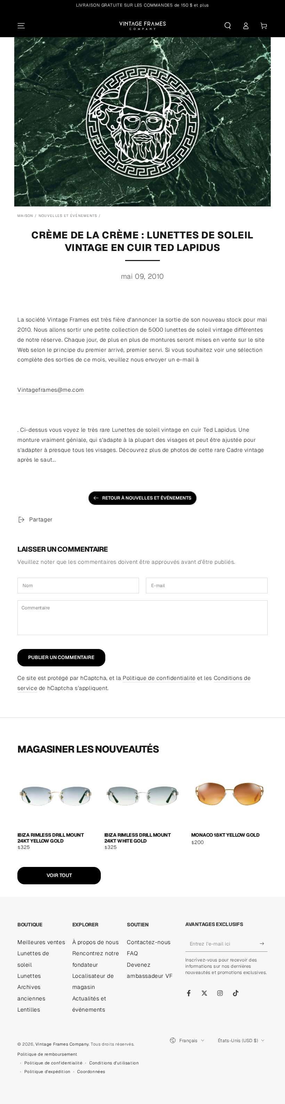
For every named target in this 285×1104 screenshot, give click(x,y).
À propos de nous (95, 942)
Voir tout (59, 875)
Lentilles (28, 1009)
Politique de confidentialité (159, 678)
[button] (228, 25)
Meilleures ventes (41, 942)
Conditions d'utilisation (114, 1063)
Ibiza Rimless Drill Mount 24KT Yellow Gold (50, 837)
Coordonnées (91, 1071)
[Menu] (21, 25)
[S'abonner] (264, 943)
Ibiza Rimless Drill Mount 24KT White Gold (137, 837)
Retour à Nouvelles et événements (147, 498)
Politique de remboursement (47, 1054)
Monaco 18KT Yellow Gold (225, 835)
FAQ (132, 953)
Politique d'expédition (47, 1071)
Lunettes (29, 976)
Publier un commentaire (61, 657)
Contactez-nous (148, 942)
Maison (25, 215)
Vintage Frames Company (62, 1044)
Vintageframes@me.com (50, 389)
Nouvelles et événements (68, 215)
